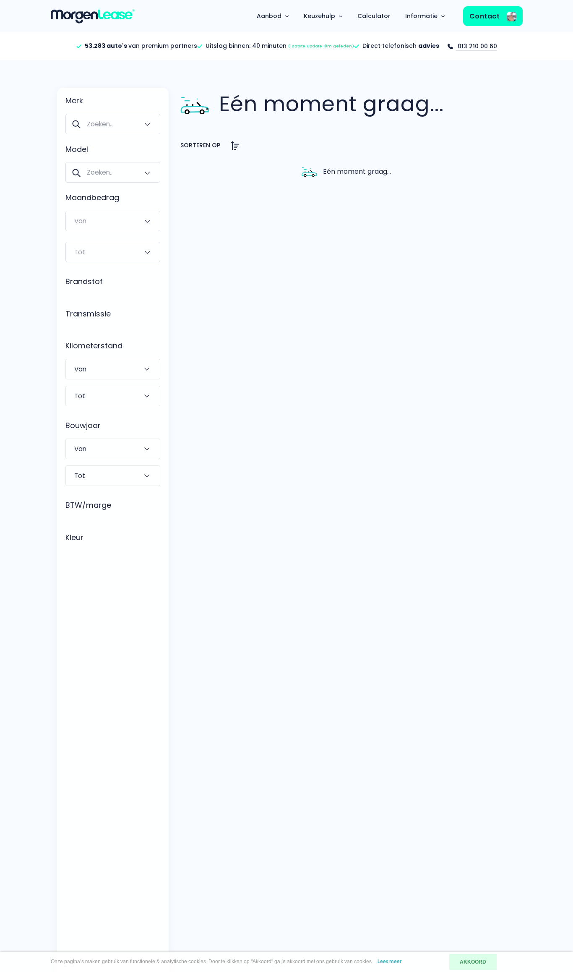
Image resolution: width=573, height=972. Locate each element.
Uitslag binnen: (280, 46)
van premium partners (141, 46)
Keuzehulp (319, 16)
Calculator (374, 16)
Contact (485, 16)
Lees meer (390, 961)
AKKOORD (473, 962)
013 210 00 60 (476, 46)
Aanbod (269, 16)
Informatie (421, 16)
